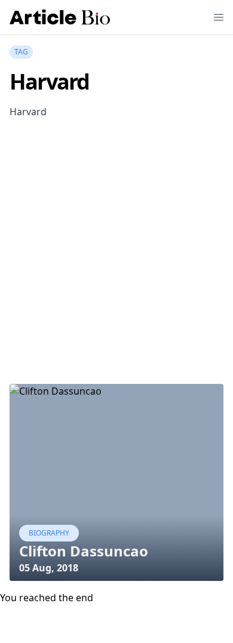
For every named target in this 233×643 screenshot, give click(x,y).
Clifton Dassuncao (83, 551)
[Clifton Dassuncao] (116, 482)
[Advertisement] (116, 263)
